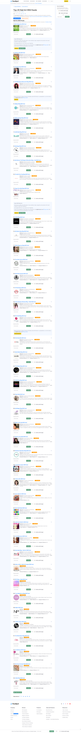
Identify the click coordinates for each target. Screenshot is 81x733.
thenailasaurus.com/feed (27, 537)
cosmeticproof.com (26, 69)
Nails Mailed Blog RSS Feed (21, 352)
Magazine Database (25, 715)
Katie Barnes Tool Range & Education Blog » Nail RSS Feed (27, 160)
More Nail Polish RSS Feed (21, 508)
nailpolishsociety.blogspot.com (28, 276)
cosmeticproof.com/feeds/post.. (29, 68)
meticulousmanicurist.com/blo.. (28, 83)
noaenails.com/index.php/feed (28, 395)
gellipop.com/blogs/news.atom (28, 105)
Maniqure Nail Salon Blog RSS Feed (23, 450)
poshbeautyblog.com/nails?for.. (28, 303)
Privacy (11, 717)
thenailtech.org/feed (27, 175)
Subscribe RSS (16, 32)
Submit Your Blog (17, 18)
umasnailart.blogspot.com (27, 496)
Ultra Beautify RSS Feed (20, 337)
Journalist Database (25, 717)
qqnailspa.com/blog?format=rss (29, 232)
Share (14, 13)
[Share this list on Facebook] (16, 13)
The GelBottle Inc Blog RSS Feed (22, 593)
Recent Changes (65, 713)
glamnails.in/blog (26, 134)
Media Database (39, 713)
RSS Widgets (48, 713)
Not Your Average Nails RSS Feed (22, 663)
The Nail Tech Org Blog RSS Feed (22, 174)
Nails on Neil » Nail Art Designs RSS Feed (24, 564)
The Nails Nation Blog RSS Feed (22, 635)
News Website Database (26, 721)
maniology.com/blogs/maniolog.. (29, 147)
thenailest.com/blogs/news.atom (29, 367)
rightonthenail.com (26, 425)
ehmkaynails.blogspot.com (27, 55)
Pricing (66, 1)
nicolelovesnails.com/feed (28, 438)
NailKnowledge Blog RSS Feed (21, 117)
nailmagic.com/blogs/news (27, 411)
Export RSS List (25, 6)
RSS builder (32, 1)
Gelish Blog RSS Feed (20, 678)
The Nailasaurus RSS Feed (21, 536)
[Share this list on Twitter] (18, 13)
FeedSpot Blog (65, 717)
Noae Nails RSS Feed (20, 394)
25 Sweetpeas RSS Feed (20, 287)
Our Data (12, 711)
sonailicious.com (26, 652)
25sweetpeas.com (26, 290)
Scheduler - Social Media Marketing (52, 719)
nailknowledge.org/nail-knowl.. (28, 120)
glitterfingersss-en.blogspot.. (28, 247)
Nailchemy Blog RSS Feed (21, 380)
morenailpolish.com (26, 510)
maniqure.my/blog (26, 453)
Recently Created (65, 715)
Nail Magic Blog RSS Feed (21, 408)
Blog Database (24, 711)
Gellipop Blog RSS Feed (19, 103)
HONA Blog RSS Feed (20, 217)
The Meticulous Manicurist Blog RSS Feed (23, 81)
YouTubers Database (25, 719)
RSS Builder (48, 717)
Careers (14, 713)
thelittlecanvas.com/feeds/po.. (28, 261)
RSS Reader (44, 1)
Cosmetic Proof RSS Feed (20, 66)
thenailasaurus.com (26, 538)
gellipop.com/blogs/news (27, 106)
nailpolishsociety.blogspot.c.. (28, 275)
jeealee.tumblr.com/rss (27, 523)
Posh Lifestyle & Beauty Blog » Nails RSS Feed (25, 301)
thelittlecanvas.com (26, 262)
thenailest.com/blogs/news (27, 368)
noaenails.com (25, 397)
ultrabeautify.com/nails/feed (28, 339)
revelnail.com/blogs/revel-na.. (28, 317)
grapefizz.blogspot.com (27, 191)
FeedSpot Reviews (13, 715)
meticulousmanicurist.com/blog (28, 84)
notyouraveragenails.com (27, 666)
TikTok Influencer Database (27, 726)
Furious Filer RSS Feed (20, 478)
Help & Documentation (66, 711)
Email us (16, 48)
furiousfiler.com (25, 481)
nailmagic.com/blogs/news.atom (29, 410)
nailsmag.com (25, 26)
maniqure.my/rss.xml (27, 452)
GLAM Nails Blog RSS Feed (20, 132)
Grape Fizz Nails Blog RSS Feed (22, 188)
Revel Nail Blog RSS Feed (20, 315)
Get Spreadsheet (18, 333)
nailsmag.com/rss (26, 25)
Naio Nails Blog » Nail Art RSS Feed (23, 550)
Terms (11, 719)
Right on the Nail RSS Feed (21, 422)
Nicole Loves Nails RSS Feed (21, 436)
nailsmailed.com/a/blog (27, 354)
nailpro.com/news (26, 610)
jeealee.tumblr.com (26, 524)
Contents (22, 11)
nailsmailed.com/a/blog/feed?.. (28, 353)
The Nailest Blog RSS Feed (21, 366)
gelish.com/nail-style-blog (27, 680)
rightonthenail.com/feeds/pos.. (28, 424)
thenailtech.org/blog (26, 177)
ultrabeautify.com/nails (27, 340)
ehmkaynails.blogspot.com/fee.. (29, 54)
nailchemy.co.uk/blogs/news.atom (29, 381)
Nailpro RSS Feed (19, 607)
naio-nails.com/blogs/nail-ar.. (28, 551)
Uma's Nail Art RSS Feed (20, 493)
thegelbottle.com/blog (27, 596)
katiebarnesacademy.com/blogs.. (29, 161)
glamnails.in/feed (26, 133)
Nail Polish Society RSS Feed (21, 273)
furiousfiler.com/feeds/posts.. (28, 480)
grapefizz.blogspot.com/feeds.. (28, 190)
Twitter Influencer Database (27, 724)
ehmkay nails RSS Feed (19, 52)
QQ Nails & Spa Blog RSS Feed (22, 231)
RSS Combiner (38, 1)
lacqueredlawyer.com (27, 467)
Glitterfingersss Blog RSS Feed (22, 245)
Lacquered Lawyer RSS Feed (21, 464)
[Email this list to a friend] (23, 13)
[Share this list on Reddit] (21, 13)
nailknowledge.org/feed (27, 119)
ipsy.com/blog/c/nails (27, 582)
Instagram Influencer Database (27, 722)
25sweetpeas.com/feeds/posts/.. (29, 289)
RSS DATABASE (26, 1)
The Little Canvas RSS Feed (21, 259)
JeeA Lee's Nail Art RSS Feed (21, 522)
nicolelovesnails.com (26, 439)
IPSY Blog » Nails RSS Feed (21, 579)
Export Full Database (38, 3)
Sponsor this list (25, 18)
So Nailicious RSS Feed (20, 649)
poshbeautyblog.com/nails (27, 304)
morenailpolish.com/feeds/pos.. (28, 509)
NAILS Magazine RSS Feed (20, 24)
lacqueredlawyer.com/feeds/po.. (29, 466)
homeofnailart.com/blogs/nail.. (28, 218)
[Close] (80, 729)
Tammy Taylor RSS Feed (20, 621)
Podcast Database (25, 713)
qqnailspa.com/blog (26, 234)
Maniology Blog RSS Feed (20, 146)
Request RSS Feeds (18, 6)
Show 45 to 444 (18, 692)
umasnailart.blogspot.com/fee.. (28, 495)
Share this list (16, 696)
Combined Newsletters (50, 711)
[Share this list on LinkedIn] (19, 13)
